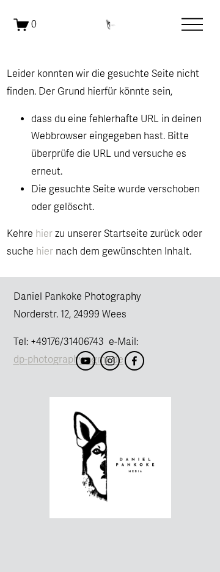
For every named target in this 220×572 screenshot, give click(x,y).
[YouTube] (85, 361)
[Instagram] (110, 361)
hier (44, 234)
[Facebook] (134, 361)
